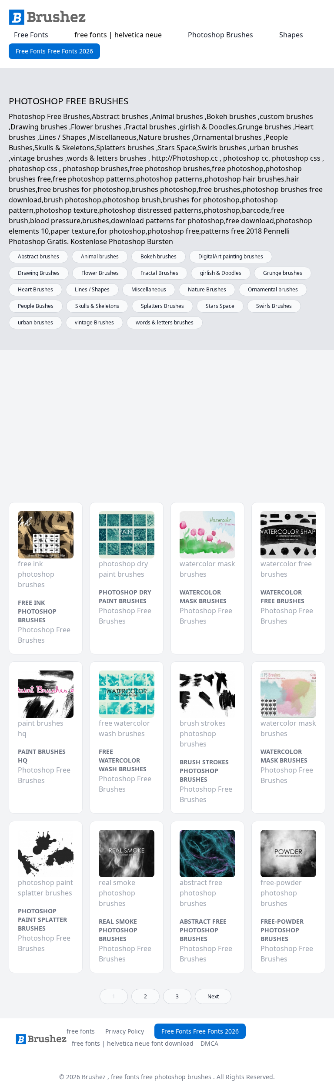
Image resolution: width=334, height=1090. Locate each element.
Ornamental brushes (273, 289)
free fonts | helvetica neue (118, 35)
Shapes (291, 35)
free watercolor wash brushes (123, 760)
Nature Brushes (207, 289)
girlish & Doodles (220, 273)
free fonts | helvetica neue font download (133, 1043)
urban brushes (35, 322)
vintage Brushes (94, 322)
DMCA (209, 1043)
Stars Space (220, 306)
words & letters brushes (165, 322)
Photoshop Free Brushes (44, 635)
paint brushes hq (42, 755)
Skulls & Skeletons (97, 306)
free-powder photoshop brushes (282, 930)
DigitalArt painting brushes (230, 256)
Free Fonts (31, 35)
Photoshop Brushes (220, 35)
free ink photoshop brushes (37, 611)
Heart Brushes (35, 289)
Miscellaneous (148, 289)
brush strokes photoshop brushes (204, 770)
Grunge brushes (282, 273)
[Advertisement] (167, 432)
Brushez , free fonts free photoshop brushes (147, 1077)
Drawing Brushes (39, 273)
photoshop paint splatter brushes (42, 919)
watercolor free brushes (282, 596)
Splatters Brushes (162, 306)
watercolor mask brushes (203, 596)
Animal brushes (100, 256)
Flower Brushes (100, 273)
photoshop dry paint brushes (125, 596)
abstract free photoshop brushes (203, 930)
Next (213, 996)
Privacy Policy (124, 1031)
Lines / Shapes (92, 289)
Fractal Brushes (159, 273)
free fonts (81, 1031)
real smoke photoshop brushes (118, 930)
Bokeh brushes (158, 256)
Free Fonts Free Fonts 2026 (54, 51)
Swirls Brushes (274, 306)
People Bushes (35, 306)
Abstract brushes (38, 256)
